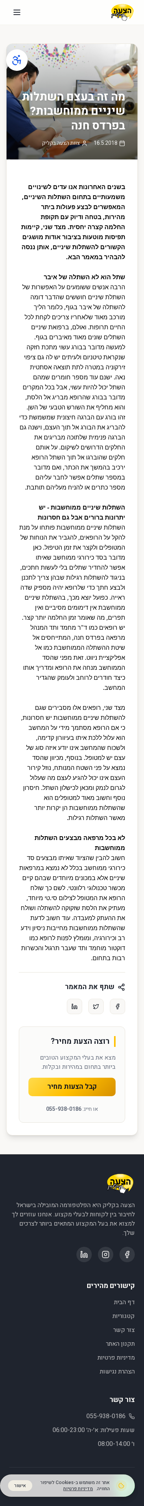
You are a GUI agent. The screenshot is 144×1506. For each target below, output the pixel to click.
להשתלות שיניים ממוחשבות (89, 717)
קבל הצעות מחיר (72, 1087)
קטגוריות (124, 1316)
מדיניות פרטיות (116, 1357)
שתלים (78, 567)
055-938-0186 (63, 1109)
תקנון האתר (120, 1343)
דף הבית (124, 1302)
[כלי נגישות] (17, 60)
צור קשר (124, 1330)
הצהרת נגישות (117, 1371)
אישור (20, 1485)
